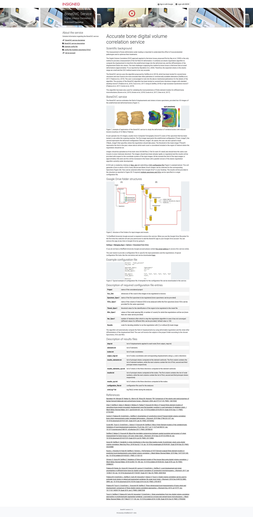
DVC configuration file (156, 165)
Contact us (79, 22)
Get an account (70, 53)
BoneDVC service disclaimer (75, 40)
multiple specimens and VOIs (151, 172)
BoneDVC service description (74, 43)
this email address (162, 249)
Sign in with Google (166, 4)
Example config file (71, 47)
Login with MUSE (183, 4)
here (153, 255)
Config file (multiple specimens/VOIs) (77, 50)
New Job (134, 165)
